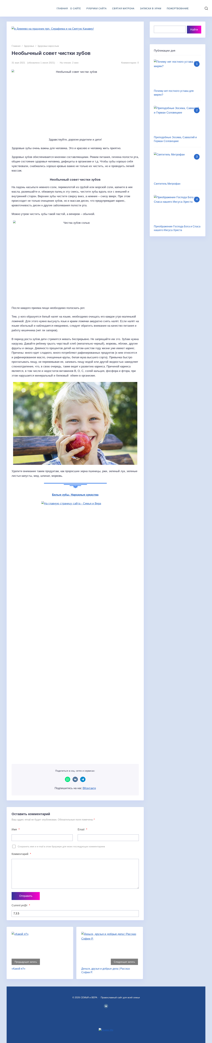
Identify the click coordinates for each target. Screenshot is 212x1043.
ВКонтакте (75, 779)
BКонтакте (106, 1006)
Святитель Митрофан (167, 183)
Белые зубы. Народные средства (75, 494)
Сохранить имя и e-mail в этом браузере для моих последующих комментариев (61, 846)
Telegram (82, 779)
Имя (16, 829)
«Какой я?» (18, 968)
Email (82, 829)
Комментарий (21, 854)
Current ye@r (21, 905)
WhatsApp (67, 779)
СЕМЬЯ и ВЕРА (24, 8)
